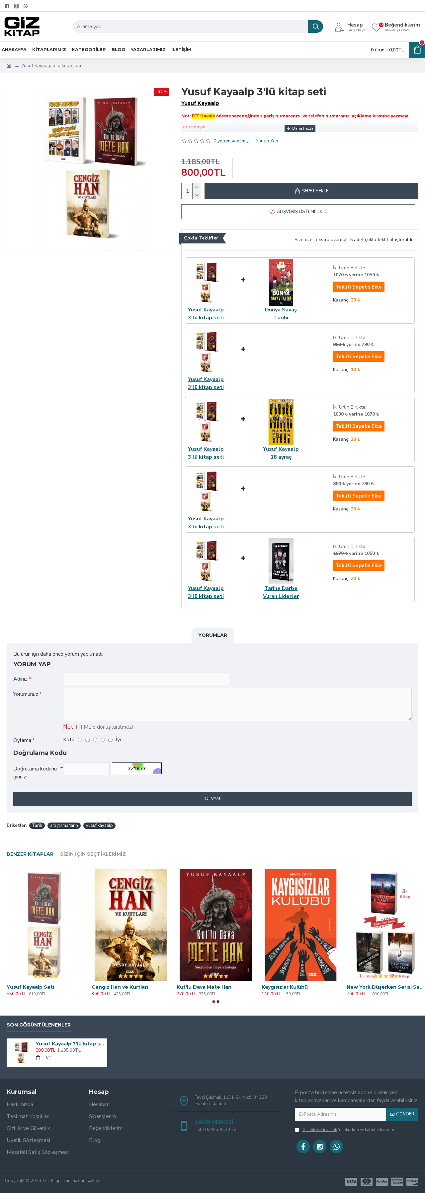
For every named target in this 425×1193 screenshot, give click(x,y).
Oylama (22, 740)
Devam (212, 799)
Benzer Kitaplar (30, 854)
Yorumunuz (25, 694)
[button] (213, 1001)
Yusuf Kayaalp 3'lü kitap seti (70, 1044)
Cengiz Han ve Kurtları (120, 987)
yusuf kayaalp (99, 825)
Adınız (20, 679)
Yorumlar (212, 635)
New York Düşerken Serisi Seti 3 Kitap (386, 987)
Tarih (37, 825)
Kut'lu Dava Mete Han (204, 987)
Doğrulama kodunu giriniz (35, 772)
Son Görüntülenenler (39, 1025)
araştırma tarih (64, 825)
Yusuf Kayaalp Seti (30, 987)
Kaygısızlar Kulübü (285, 987)
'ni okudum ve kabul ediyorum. (348, 1129)
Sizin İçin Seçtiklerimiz (93, 854)
